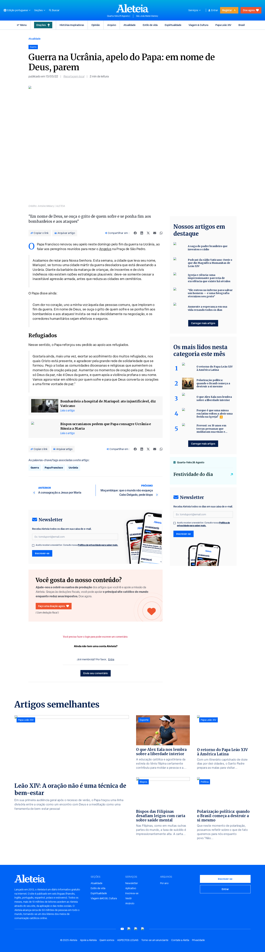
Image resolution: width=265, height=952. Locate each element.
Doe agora (249, 10)
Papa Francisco (54, 467)
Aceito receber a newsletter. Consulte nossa (77, 545)
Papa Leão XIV (223, 25)
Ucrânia (73, 467)
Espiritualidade (173, 25)
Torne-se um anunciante (154, 940)
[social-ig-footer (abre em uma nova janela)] (142, 929)
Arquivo (111, 25)
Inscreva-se (131, 893)
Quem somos (107, 940)
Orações (41, 25)
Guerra (35, 467)
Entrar (214, 10)
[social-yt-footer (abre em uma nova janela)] (122, 929)
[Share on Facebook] (135, 233)
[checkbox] (33, 545)
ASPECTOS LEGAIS (127, 940)
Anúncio (129, 903)
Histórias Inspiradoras (72, 25)
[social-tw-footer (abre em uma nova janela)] (136, 929)
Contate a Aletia (180, 940)
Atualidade (129, 25)
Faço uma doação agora (51, 606)
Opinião (95, 25)
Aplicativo (130, 888)
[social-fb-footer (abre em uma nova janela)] (129, 929)
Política (205, 781)
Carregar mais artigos (203, 323)
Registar (227, 10)
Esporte (144, 720)
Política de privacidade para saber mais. (98, 544)
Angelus (105, 249)
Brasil (241, 25)
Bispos (143, 781)
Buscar (55, 10)
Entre (111, 659)
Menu (23, 25)
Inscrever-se (42, 553)
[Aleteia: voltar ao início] (132, 8)
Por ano (164, 883)
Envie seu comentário (95, 673)
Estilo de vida (150, 25)
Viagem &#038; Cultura (104, 898)
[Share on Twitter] (148, 233)
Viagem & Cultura (198, 25)
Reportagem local (73, 76)
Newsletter (131, 883)
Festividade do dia (193, 474)
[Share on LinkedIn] (141, 233)
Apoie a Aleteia (88, 940)
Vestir (128, 898)
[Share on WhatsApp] (161, 233)
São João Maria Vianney (147, 16)
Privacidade (198, 940)
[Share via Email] (154, 233)
